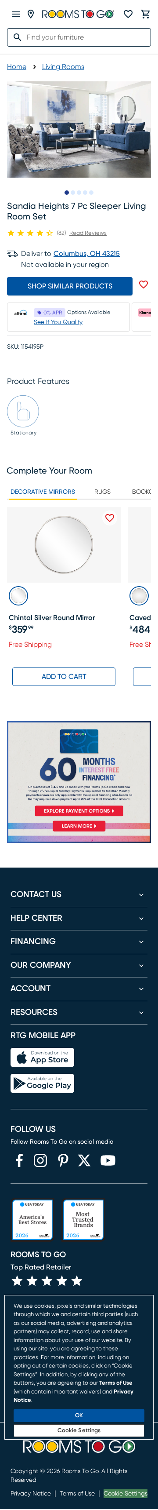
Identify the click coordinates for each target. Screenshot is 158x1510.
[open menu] (16, 14)
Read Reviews (88, 233)
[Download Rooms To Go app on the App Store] (42, 1057)
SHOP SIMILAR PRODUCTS (70, 286)
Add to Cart (64, 676)
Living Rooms (63, 66)
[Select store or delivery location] (31, 14)
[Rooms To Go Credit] (79, 770)
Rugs (102, 492)
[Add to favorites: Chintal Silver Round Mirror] (109, 518)
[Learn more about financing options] (79, 831)
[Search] (15, 37)
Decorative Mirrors (43, 492)
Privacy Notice (31, 1494)
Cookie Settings (125, 1494)
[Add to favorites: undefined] (143, 284)
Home (16, 66)
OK (79, 1416)
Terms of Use (77, 1494)
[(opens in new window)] (19, 1160)
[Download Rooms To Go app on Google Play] (42, 1083)
